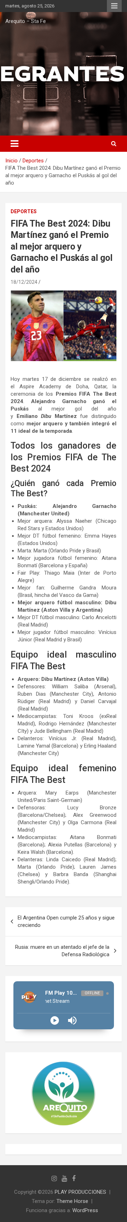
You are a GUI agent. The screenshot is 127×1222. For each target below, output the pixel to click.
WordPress (85, 1210)
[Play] (54, 1020)
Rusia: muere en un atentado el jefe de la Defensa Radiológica (62, 951)
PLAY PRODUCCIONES (80, 1192)
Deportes (24, 211)
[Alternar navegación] (14, 144)
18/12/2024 (24, 282)
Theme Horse (72, 1201)
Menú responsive (114, 6)
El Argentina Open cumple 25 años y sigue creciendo (66, 921)
